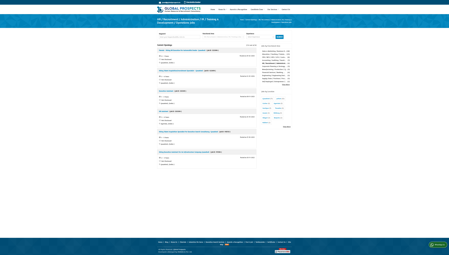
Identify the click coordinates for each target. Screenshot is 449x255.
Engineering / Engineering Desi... (274, 75)
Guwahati (266, 98)
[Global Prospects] (179, 9)
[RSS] (227, 244)
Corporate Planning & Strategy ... (274, 66)
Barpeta (277, 118)
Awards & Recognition (238, 9)
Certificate (271, 242)
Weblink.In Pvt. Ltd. (185, 252)
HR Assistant (163, 111)
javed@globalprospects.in (171, 2)
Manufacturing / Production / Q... (274, 69)
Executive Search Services (215, 242)
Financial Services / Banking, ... (273, 72)
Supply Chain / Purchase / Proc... (274, 78)
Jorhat (279, 98)
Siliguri (265, 118)
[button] (193, 2)
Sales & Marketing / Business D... (274, 51)
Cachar (265, 103)
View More (286, 84)
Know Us (222, 9)
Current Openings (251, 20)
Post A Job (249, 242)
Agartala (277, 103)
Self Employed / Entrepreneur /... (274, 81)
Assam (265, 113)
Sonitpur (266, 108)
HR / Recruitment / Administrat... (274, 63)
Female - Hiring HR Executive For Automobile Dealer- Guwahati (182, 50)
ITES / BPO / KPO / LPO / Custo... (274, 57)
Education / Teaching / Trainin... (274, 54)
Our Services (272, 9)
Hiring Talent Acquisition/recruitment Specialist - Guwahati (181, 71)
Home (213, 9)
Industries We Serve (196, 242)
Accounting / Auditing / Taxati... (274, 60)
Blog (166, 242)
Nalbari (265, 122)
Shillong (276, 113)
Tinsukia (278, 108)
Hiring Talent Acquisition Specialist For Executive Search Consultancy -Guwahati (188, 132)
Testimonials (260, 242)
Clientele (183, 242)
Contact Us (286, 9)
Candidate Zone (257, 9)
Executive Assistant (166, 91)
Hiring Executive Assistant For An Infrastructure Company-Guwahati (184, 152)
